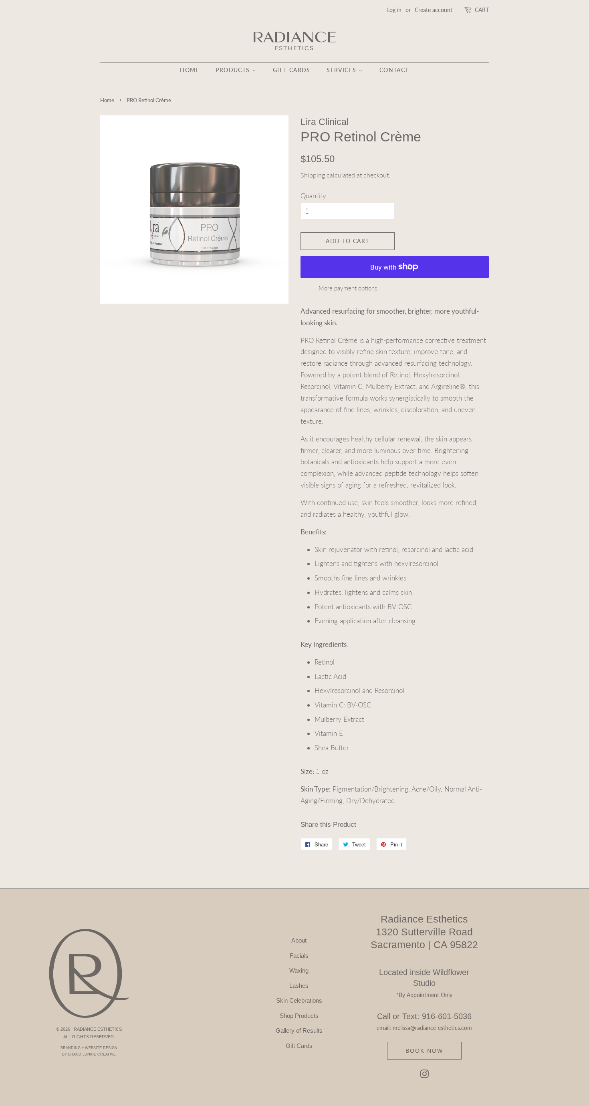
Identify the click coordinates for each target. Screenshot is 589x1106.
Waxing (299, 970)
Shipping (313, 175)
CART (482, 9)
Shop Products (299, 1015)
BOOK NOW (424, 1051)
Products (234, 69)
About (299, 940)
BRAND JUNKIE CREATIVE (92, 1054)
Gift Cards (292, 69)
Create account (433, 9)
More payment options (348, 288)
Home (190, 69)
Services (343, 69)
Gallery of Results (299, 1030)
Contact (394, 69)
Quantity (313, 195)
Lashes (299, 985)
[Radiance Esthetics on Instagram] (424, 1075)
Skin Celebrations (299, 1000)
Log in (394, 9)
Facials (299, 955)
